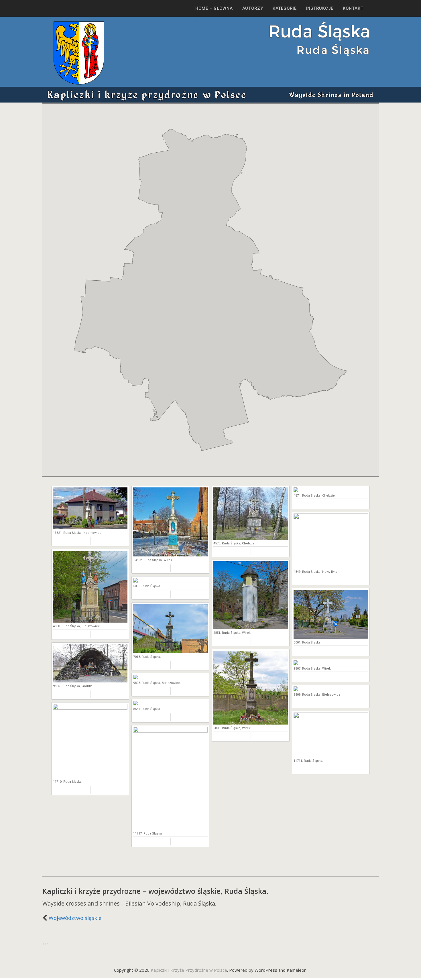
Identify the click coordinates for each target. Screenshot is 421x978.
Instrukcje (320, 8)
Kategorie (285, 8)
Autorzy (252, 8)
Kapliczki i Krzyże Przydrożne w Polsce (189, 970)
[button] (256, 309)
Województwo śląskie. (76, 917)
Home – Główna (214, 8)
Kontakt (353, 8)
